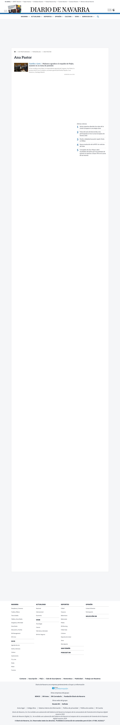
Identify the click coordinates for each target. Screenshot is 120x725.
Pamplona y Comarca (17, 608)
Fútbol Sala (64, 630)
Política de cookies (86, 708)
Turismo (13, 670)
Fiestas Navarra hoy (50, 1)
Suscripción (32, 679)
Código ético (31, 708)
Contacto (23, 679)
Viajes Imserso (27, 1)
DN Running (64, 626)
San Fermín (66, 648)
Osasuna (63, 612)
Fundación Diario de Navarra (74, 696)
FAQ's (41, 679)
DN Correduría (56, 696)
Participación (89, 612)
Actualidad (35, 16)
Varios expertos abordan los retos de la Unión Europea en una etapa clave (92, 127)
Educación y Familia (16, 630)
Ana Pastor (47, 52)
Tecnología (39, 624)
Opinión (58, 16)
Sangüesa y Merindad (17, 622)
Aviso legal (21, 708)
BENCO (37, 696)
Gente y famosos (15, 649)
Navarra (24, 16)
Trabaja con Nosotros (92, 679)
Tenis (62, 640)
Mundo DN (56, 704)
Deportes (48, 16)
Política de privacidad (70, 708)
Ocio (13, 641)
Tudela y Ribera (15, 612)
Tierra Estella (14, 615)
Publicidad (79, 679)
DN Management (15, 633)
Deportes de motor (66, 637)
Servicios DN (87, 16)
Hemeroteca (67, 679)
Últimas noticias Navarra (87, 1)
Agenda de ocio (15, 645)
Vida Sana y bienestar (42, 631)
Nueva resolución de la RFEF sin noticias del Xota (92, 145)
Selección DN (91, 616)
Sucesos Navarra (73, 1)
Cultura (68, 16)
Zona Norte (14, 626)
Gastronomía (14, 656)
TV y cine (13, 659)
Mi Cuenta (99, 708)
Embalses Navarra (38, 1)
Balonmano (64, 615)
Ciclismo (63, 633)
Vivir (77, 16)
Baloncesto (64, 619)
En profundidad (24, 52)
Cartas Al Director (90, 608)
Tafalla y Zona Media (16, 619)
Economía (39, 615)
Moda (12, 663)
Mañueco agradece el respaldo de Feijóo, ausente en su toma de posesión (51, 65)
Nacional (38, 608)
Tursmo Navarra (62, 1)
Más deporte (64, 644)
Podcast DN (66, 652)
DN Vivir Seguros (40, 634)
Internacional (39, 612)
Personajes (36, 52)
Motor (13, 666)
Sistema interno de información (50, 708)
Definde (65, 704)
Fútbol (62, 608)
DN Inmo (13, 637)
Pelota (62, 622)
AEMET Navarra (17, 1)
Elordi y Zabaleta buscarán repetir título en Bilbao (92, 140)
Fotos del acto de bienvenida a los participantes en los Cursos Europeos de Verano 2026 (92, 134)
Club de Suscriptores (53, 679)
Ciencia (38, 627)
